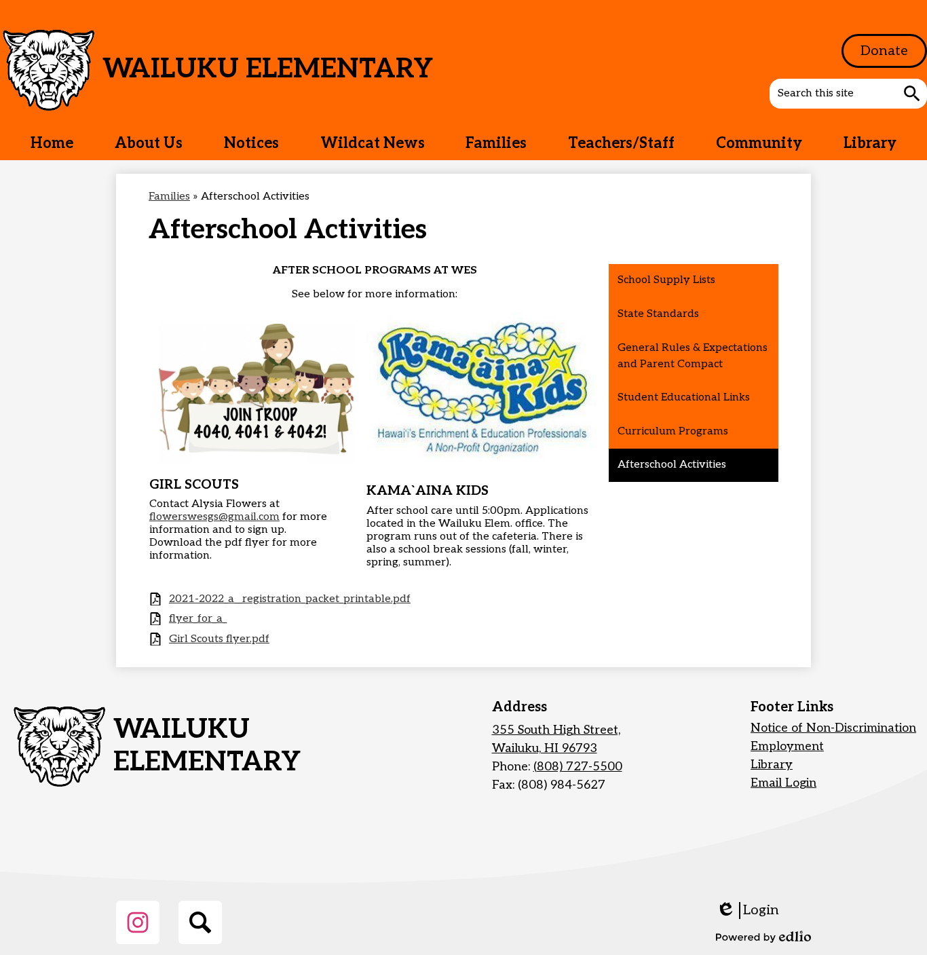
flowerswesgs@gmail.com (214, 516)
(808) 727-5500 (577, 767)
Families (169, 196)
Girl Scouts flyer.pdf (219, 639)
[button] (149, 143)
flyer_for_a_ (198, 618)
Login (747, 910)
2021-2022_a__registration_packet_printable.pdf (290, 599)
